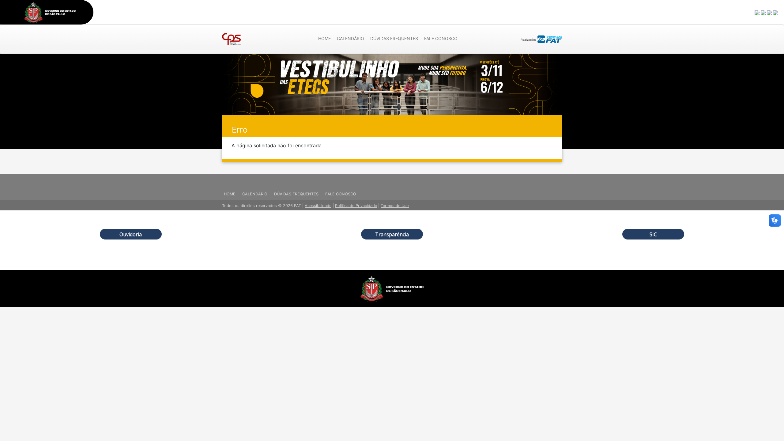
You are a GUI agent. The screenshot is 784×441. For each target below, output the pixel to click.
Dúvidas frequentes (394, 38)
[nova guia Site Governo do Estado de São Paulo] (50, 12)
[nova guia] (775, 12)
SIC (653, 234)
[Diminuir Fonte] (763, 12)
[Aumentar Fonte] (757, 12)
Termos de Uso (395, 205)
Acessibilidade (318, 205)
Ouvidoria (130, 234)
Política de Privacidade (356, 205)
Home (324, 38)
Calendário (350, 38)
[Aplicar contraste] (769, 12)
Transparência (392, 234)
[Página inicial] (231, 39)
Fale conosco (441, 38)
